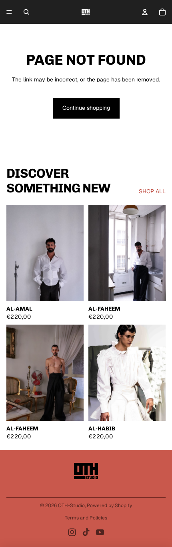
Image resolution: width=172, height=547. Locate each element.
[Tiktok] (86, 532)
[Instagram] (72, 532)
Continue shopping (86, 107)
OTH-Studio (71, 505)
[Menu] (9, 12)
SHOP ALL (152, 191)
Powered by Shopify (109, 505)
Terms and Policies (86, 518)
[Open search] (26, 12)
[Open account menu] (145, 12)
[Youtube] (100, 532)
